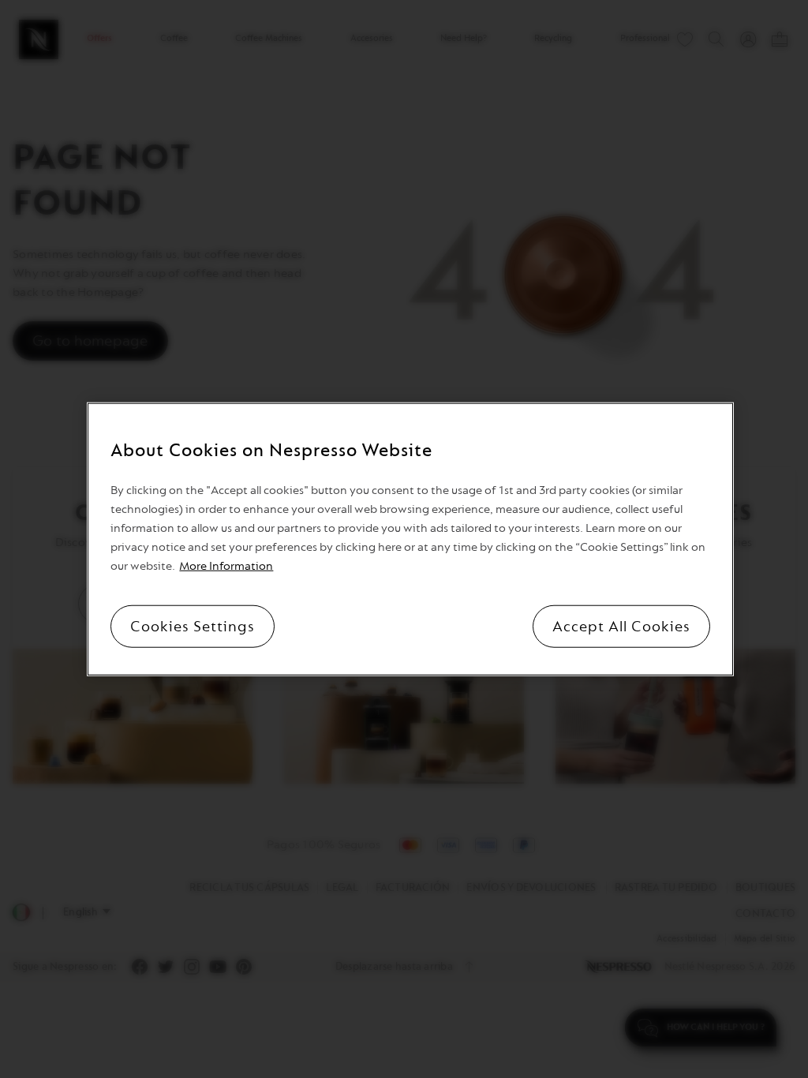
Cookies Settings (192, 625)
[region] (410, 539)
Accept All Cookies (621, 625)
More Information (226, 565)
